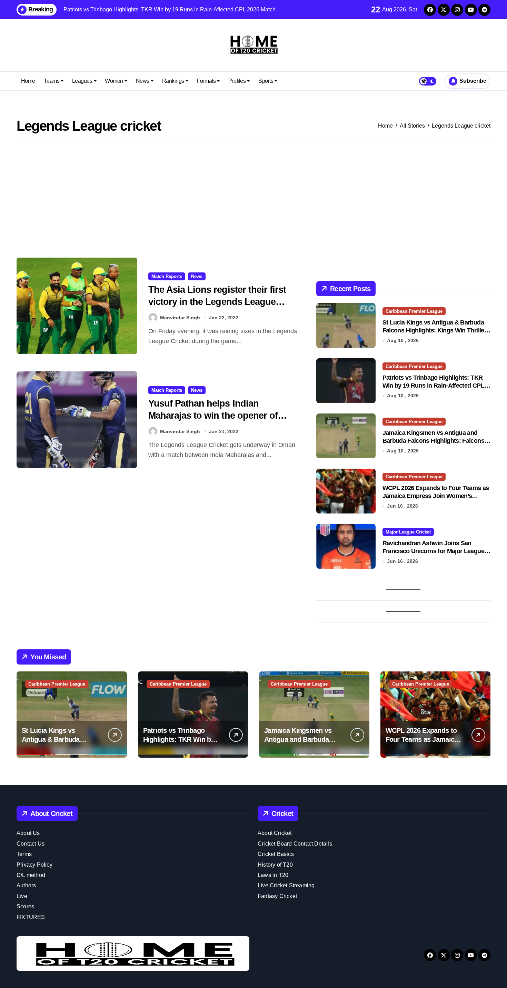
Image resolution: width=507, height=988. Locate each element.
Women (114, 81)
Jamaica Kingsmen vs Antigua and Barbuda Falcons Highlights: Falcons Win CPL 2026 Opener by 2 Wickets (433, 440)
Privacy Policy (34, 865)
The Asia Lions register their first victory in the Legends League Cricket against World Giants (217, 302)
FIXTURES (31, 917)
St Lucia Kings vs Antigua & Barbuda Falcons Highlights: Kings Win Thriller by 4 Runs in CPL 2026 (434, 330)
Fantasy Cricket (277, 896)
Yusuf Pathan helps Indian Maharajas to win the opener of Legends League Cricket (213, 415)
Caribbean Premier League (414, 311)
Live (22, 896)
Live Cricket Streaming (286, 885)
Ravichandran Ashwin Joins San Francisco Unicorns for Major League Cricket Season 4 (433, 551)
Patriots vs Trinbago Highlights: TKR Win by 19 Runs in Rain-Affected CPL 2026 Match (433, 385)
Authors (26, 885)
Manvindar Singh (180, 317)
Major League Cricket (408, 532)
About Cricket (275, 833)
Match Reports (166, 276)
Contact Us (30, 844)
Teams (51, 81)
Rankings (173, 81)
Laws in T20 (273, 875)
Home (28, 81)
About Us (28, 833)
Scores (25, 906)
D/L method (31, 875)
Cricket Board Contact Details (295, 844)
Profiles (237, 81)
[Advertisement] (253, 199)
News (142, 81)
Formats (206, 81)
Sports (265, 81)
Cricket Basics (276, 854)
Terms (24, 854)
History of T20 (275, 865)
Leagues (82, 81)
